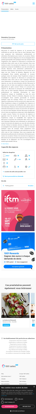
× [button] (34, 386)
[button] (18, 411)
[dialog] (18, 399)
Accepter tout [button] (9, 406)
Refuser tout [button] (27, 406)
